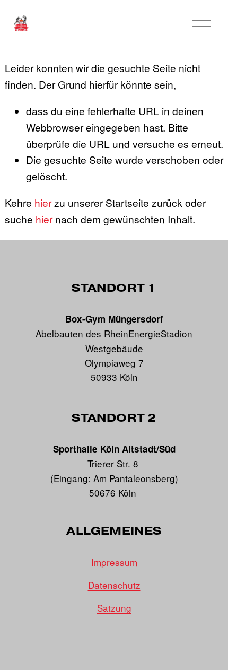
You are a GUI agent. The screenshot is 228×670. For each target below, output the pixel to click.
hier (42, 202)
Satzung (114, 607)
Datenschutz (114, 584)
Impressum (114, 562)
